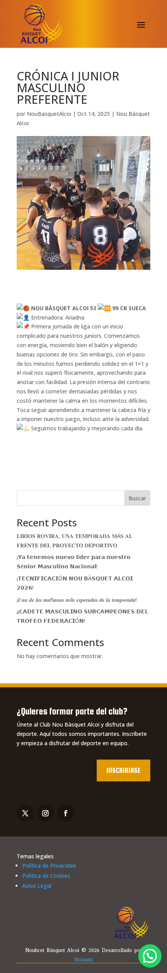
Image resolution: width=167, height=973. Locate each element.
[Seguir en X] (25, 813)
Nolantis (83, 959)
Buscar (137, 498)
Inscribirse (123, 770)
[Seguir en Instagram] (45, 813)
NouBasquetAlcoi (49, 113)
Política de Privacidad (49, 865)
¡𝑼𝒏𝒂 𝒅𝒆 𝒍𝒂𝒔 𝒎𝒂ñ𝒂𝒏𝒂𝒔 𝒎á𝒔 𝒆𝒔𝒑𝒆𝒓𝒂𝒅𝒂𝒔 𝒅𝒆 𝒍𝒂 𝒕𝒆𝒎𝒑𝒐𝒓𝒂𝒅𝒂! (77, 599)
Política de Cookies (46, 875)
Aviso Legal (36, 885)
